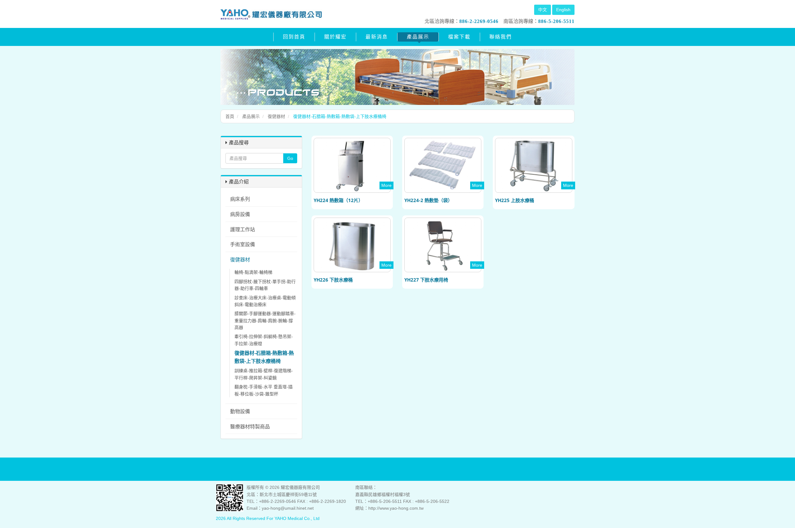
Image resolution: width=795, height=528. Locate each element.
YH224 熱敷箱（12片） (338, 200)
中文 (542, 9)
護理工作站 (242, 229)
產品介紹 (239, 181)
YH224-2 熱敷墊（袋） (428, 200)
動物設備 (240, 411)
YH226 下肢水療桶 (333, 280)
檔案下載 (459, 36)
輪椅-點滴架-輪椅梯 (253, 272)
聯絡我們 (500, 36)
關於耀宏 (335, 36)
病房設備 (240, 214)
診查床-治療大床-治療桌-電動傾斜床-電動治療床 (265, 301)
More (386, 185)
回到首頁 (294, 36)
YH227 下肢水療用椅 (426, 280)
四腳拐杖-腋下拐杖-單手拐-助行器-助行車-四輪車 (265, 285)
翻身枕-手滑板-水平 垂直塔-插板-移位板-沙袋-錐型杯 (263, 390)
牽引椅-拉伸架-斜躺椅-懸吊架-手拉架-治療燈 (263, 340)
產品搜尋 (239, 142)
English (563, 9)
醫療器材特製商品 (250, 426)
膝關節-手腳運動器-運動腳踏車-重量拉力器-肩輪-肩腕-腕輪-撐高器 (265, 320)
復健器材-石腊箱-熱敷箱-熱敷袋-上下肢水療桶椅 (264, 357)
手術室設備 (242, 244)
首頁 (229, 116)
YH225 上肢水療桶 (514, 200)
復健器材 (276, 116)
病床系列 (240, 199)
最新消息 (377, 36)
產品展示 (418, 36)
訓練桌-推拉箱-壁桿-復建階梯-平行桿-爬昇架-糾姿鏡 (263, 374)
